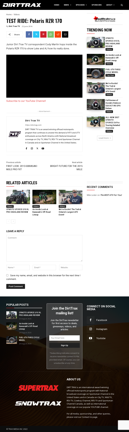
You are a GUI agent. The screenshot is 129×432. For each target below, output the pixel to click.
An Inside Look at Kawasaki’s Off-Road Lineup (113, 58)
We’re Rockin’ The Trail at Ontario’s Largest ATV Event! (70, 212)
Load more (104, 138)
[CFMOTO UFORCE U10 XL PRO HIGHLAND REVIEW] (96, 42)
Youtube (101, 338)
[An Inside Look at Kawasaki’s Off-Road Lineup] (96, 59)
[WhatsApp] (51, 34)
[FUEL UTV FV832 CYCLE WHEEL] (96, 73)
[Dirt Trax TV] (15, 134)
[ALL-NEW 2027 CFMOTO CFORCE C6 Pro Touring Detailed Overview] (96, 121)
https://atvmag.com (33, 125)
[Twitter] (36, 34)
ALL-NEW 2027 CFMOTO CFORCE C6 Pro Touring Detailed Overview (113, 122)
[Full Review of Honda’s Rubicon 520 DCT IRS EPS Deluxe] (96, 104)
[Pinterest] (43, 34)
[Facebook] (29, 34)
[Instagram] (32, 147)
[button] (121, 5)
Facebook (101, 320)
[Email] (65, 34)
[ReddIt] (58, 34)
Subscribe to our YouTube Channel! (26, 100)
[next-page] (13, 221)
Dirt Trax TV (14, 26)
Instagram (101, 329)
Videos (17, 14)
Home (9, 14)
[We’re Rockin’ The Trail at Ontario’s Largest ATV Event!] (96, 87)
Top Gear (110, 75)
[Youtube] (43, 147)
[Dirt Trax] (13, 5)
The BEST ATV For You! (111, 195)
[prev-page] (8, 221)
